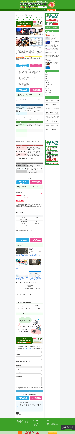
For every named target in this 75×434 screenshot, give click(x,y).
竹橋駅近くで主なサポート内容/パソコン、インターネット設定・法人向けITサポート (29, 71)
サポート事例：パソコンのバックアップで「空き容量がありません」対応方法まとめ (35, 255)
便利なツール (47, 88)
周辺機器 (46, 86)
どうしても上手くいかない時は (22, 85)
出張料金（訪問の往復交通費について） (24, 79)
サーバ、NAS (47, 82)
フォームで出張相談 (36, 65)
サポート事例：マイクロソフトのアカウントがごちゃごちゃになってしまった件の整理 (22, 267)
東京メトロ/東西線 (19, 414)
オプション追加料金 (21, 78)
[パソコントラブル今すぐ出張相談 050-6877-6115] (51, 10)
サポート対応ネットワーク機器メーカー (24, 83)
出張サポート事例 (48, 92)
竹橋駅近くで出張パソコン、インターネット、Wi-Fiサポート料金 (27, 77)
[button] (58, 133)
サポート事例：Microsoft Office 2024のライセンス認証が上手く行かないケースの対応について (22, 278)
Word (46, 76)
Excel (46, 78)
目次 (28, 69)
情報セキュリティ (48, 90)
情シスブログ (47, 94)
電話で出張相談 (23, 65)
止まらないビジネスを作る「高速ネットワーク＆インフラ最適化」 (28, 73)
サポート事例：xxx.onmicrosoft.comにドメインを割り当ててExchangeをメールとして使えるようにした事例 (35, 278)
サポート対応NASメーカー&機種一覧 (24, 84)
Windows (46, 74)
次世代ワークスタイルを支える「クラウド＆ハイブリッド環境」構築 (28, 72)
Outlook (46, 80)
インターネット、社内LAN (49, 84)
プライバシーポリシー (29, 348)
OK (65, 429)
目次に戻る (18, 176)
